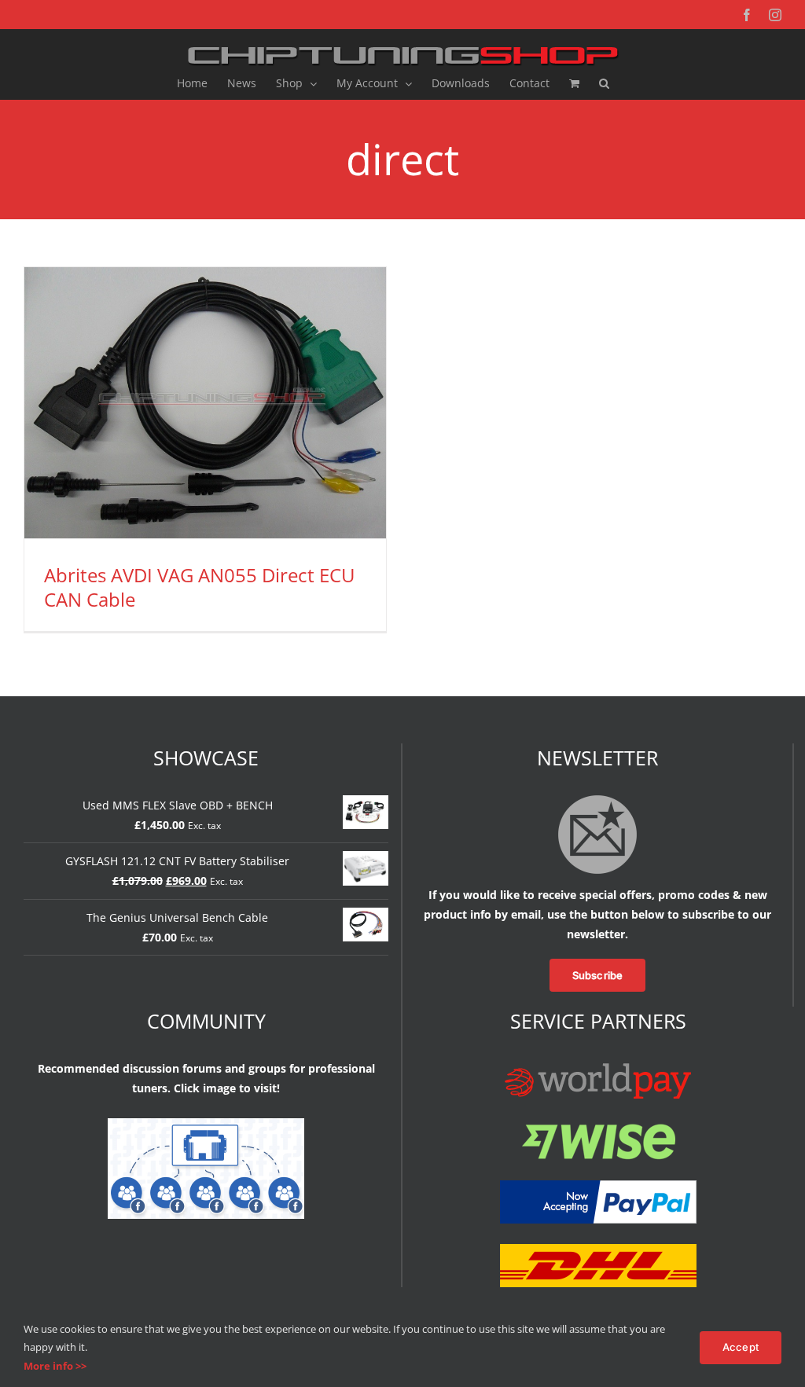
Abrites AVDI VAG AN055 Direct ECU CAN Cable (199, 587)
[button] (604, 83)
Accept (740, 1347)
